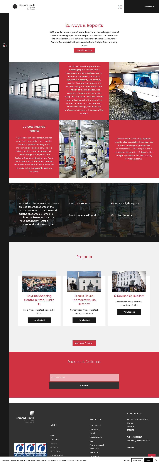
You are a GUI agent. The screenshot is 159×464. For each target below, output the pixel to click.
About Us (54, 439)
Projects (54, 447)
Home (53, 435)
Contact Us (56, 451)
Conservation (96, 437)
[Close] (156, 460)
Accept (148, 460)
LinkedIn (130, 447)
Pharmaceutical (97, 445)
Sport (92, 441)
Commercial (95, 425)
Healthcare (94, 453)
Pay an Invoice (57, 455)
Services (54, 443)
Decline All (137, 460)
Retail (92, 433)
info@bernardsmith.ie (140, 440)
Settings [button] (127, 460)
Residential (94, 429)
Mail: (129, 440)
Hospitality (94, 449)
